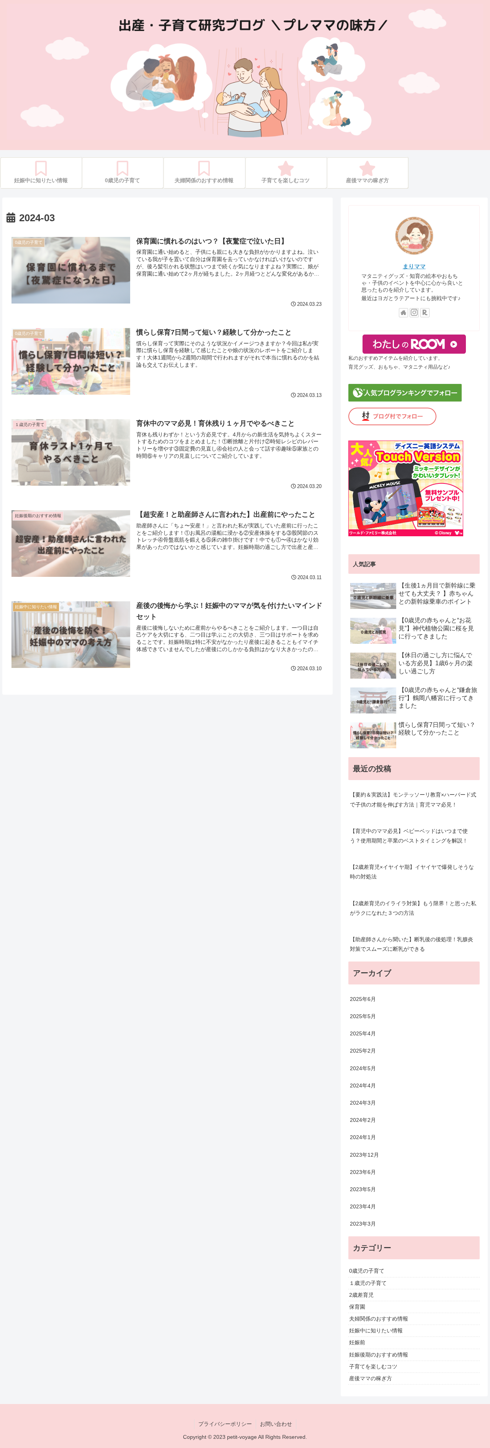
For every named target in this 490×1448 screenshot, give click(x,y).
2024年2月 (363, 1120)
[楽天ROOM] (425, 312)
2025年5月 (363, 1016)
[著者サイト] (403, 312)
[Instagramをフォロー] (414, 312)
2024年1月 (363, 1138)
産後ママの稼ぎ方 (370, 1378)
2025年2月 (363, 1051)
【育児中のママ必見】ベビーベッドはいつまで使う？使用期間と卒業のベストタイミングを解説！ (409, 836)
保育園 (357, 1307)
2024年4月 (363, 1085)
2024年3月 (363, 1103)
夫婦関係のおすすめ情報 (378, 1319)
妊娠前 (357, 1343)
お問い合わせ (276, 1424)
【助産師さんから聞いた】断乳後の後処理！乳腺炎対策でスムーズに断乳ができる (411, 944)
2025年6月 (363, 999)
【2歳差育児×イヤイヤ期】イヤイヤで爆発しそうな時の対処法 (412, 872)
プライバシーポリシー (225, 1424)
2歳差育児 (361, 1295)
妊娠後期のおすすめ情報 (378, 1355)
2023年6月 (363, 1172)
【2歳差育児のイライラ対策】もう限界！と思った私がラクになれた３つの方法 (413, 908)
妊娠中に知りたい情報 (376, 1330)
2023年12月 (364, 1155)
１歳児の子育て (368, 1283)
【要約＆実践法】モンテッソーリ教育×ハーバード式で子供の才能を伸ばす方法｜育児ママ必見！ (413, 799)
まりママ (414, 266)
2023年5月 (363, 1189)
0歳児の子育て (366, 1271)
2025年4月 (363, 1034)
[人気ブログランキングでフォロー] (405, 400)
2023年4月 (363, 1206)
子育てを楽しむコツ (373, 1366)
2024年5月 (363, 1068)
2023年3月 (363, 1224)
